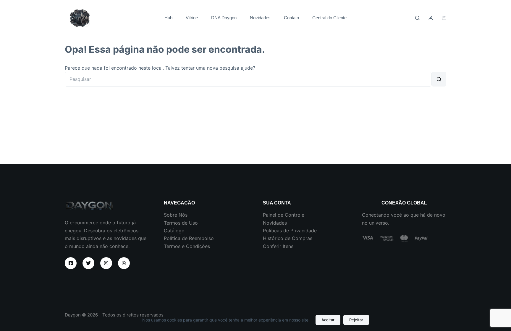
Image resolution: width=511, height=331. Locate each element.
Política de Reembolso (189, 238)
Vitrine (192, 17)
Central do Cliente (329, 17)
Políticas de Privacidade (290, 231)
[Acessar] (430, 18)
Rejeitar (356, 319)
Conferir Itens (278, 246)
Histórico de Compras (287, 238)
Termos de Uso (181, 223)
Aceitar (327, 319)
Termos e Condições (187, 246)
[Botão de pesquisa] (438, 79)
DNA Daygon (224, 17)
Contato (291, 17)
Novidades (260, 17)
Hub (168, 17)
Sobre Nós (175, 215)
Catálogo (174, 231)
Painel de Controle (283, 215)
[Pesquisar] (417, 18)
